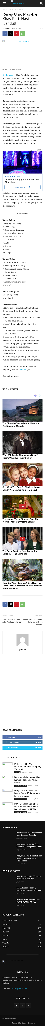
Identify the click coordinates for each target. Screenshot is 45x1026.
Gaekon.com (8, 75)
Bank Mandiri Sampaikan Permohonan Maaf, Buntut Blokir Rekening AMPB (26, 807)
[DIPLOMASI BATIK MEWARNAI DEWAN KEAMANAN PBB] (8, 902)
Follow (38, 742)
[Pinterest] (16, 33)
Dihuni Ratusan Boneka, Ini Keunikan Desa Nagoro (32, 622)
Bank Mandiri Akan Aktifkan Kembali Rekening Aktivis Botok (27, 780)
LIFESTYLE (12, 9)
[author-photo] (22, 646)
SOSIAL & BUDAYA (20, 785)
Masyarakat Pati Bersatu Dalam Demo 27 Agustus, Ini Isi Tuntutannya (27, 793)
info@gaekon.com (19, 988)
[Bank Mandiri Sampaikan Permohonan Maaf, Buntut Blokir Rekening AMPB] (7, 807)
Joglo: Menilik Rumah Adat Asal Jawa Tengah (12, 620)
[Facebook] (5, 33)
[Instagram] (22, 1005)
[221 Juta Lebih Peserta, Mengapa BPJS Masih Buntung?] (8, 891)
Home (4, 9)
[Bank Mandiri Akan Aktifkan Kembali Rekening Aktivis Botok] (7, 781)
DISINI (23, 369)
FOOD (20, 9)
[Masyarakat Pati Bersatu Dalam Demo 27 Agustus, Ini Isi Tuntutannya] (7, 794)
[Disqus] (22, 694)
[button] (4, 3)
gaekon (7, 28)
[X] (10, 33)
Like (39, 737)
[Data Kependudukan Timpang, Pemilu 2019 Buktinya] (8, 879)
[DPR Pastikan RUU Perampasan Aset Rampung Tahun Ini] (7, 767)
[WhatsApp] (22, 33)
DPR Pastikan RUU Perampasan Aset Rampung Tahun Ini (27, 767)
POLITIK (17, 772)
